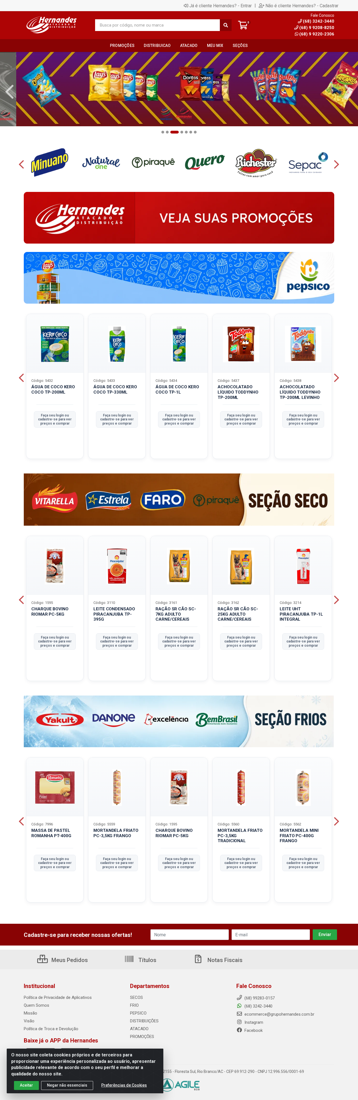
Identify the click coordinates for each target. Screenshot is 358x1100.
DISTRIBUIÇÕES (144, 1020)
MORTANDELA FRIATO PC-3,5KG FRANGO (115, 833)
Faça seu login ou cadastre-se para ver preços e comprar (55, 419)
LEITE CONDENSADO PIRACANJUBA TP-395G (114, 614)
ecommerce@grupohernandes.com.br (278, 1014)
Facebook (253, 1030)
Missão (30, 1013)
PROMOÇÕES (142, 1036)
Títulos (146, 960)
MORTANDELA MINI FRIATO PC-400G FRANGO (299, 836)
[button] (162, 132)
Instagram (253, 1022)
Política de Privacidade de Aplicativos (58, 997)
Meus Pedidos (69, 960)
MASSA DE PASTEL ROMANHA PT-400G (51, 833)
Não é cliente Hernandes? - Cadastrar (301, 5)
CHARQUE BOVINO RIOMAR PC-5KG (50, 611)
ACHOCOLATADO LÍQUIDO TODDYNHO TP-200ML (238, 392)
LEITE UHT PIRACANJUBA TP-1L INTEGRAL (301, 614)
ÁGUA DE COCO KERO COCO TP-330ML (115, 389)
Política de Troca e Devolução (51, 1028)
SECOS (136, 997)
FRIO (134, 1005)
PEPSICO (138, 1013)
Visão (29, 1020)
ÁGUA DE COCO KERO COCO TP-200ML (53, 389)
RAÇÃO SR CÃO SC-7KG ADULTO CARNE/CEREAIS (176, 614)
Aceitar (26, 1085)
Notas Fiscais (224, 960)
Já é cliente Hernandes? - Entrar (220, 5)
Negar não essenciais (67, 1085)
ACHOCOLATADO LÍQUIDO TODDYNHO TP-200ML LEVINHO (300, 392)
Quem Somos (36, 1005)
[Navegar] (9, 92)
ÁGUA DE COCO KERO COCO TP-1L (177, 389)
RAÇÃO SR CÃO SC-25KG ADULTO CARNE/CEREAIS (238, 614)
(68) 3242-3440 (257, 1006)
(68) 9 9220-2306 (316, 34)
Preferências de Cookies (124, 1085)
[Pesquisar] (226, 25)
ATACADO (139, 1028)
